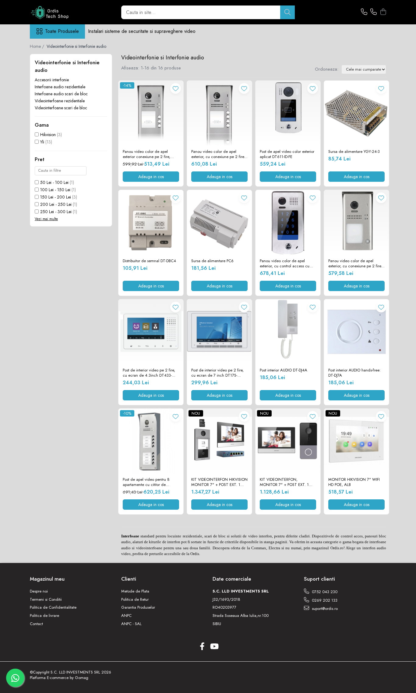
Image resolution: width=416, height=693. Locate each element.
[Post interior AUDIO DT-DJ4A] (288, 331)
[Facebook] (202, 646)
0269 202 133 (324, 600)
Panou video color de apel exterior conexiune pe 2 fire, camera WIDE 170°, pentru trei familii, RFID (148, 154)
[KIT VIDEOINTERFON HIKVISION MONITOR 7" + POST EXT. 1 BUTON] (219, 441)
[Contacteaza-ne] (364, 12)
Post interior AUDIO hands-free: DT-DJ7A (354, 373)
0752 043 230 (324, 592)
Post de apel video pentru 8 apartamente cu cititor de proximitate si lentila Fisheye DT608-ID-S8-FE (146, 482)
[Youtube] (214, 646)
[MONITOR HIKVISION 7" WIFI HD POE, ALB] (356, 441)
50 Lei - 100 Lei (54, 182)
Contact (36, 624)
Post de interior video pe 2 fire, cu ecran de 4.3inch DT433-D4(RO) (149, 373)
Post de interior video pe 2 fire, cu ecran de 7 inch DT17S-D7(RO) (217, 373)
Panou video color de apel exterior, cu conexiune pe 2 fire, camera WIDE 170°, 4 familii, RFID (218, 154)
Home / (37, 46)
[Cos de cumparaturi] (383, 12)
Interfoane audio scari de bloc (61, 94)
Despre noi (39, 591)
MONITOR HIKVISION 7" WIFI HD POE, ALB (354, 482)
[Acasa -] (60, 12)
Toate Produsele (62, 31)
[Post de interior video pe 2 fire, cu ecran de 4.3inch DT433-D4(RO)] (150, 331)
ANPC (126, 615)
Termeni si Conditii (46, 599)
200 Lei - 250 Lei (56, 204)
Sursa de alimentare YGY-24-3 (354, 151)
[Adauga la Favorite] (175, 88)
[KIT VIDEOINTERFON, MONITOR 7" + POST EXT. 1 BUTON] (288, 441)
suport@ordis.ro (324, 608)
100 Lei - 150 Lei (55, 190)
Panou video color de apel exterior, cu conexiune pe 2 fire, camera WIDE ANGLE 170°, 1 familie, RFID (355, 264)
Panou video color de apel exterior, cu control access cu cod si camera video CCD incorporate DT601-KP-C (284, 264)
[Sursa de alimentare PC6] (219, 222)
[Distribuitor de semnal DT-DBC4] (150, 222)
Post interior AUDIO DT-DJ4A (283, 370)
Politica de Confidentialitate (53, 607)
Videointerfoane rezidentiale (60, 101)
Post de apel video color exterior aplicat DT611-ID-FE (287, 154)
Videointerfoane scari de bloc (61, 108)
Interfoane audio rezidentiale (60, 87)
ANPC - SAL (131, 624)
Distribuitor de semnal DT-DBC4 (149, 261)
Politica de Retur (135, 599)
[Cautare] (287, 12)
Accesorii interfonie (52, 80)
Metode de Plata (135, 591)
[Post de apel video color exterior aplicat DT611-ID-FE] (288, 113)
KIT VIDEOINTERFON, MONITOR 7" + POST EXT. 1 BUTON (284, 482)
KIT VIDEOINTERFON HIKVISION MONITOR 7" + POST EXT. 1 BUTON (219, 482)
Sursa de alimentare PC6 (212, 261)
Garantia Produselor (138, 607)
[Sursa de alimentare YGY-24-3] (356, 113)
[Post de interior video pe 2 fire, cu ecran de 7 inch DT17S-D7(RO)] (219, 331)
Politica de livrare (44, 615)
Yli (42, 142)
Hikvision (48, 135)
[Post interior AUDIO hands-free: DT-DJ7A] (356, 331)
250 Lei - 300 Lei (56, 212)
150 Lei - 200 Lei (55, 197)
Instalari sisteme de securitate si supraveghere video (142, 31)
